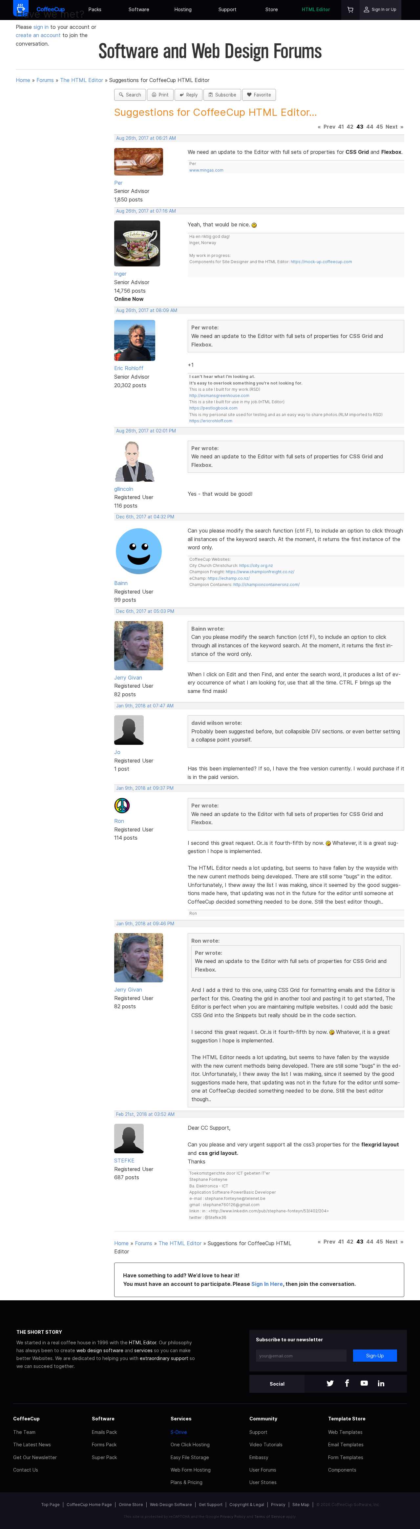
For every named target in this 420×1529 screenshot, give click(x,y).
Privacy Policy (232, 1516)
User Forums (262, 1470)
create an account (38, 35)
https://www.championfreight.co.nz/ (260, 571)
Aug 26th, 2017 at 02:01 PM (146, 430)
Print (162, 94)
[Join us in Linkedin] (381, 1383)
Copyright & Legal (246, 1504)
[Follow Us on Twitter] (330, 1383)
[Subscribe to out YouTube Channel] (364, 1383)
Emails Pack (104, 1432)
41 (341, 126)
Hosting (183, 9)
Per (118, 182)
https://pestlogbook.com (213, 408)
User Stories (263, 1482)
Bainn (121, 583)
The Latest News (32, 1444)
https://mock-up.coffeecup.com (321, 261)
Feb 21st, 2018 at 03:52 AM (145, 1114)
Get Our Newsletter (35, 1457)
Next (392, 126)
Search (132, 94)
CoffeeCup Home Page (89, 1504)
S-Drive (179, 1432)
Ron (119, 821)
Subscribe (224, 94)
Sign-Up (375, 1355)
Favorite (261, 94)
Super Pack (104, 1457)
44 (369, 126)
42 (349, 126)
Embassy (258, 1457)
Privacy (278, 1504)
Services (181, 1418)
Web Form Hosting (191, 1470)
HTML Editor (316, 9)
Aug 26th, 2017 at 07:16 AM (146, 211)
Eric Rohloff (128, 368)
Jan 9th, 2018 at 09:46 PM (145, 923)
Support (228, 9)
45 (379, 126)
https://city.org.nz (256, 565)
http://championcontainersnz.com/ (266, 584)
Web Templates (345, 1432)
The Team (24, 1432)
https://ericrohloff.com (210, 420)
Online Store (131, 1504)
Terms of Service (269, 1516)
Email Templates (346, 1444)
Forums (45, 80)
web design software (99, 1350)
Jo (117, 752)
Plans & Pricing (186, 1482)
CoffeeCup (26, 1418)
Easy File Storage (190, 1457)
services (143, 1350)
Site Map (300, 1504)
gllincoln (123, 489)
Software (139, 9)
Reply (191, 94)
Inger (120, 273)
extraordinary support (164, 1358)
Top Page (50, 1504)
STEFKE (124, 1160)
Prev (329, 126)
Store (271, 9)
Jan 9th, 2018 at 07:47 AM (145, 705)
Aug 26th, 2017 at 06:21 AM (146, 138)
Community (263, 1418)
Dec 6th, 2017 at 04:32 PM (145, 516)
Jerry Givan (128, 677)
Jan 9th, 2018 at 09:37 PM (145, 788)
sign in (41, 27)
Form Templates (345, 1457)
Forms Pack (104, 1444)
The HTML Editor (81, 80)
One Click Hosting (190, 1444)
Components (342, 1470)
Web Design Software (171, 1504)
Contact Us (25, 1470)
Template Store (347, 1418)
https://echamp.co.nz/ (229, 578)
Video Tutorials (266, 1444)
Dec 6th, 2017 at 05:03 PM (145, 611)
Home (23, 80)
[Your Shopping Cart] (350, 10)
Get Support (210, 1504)
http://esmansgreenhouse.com (219, 395)
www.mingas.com (206, 170)
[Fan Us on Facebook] (347, 1383)
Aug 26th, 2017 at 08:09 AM (146, 310)
